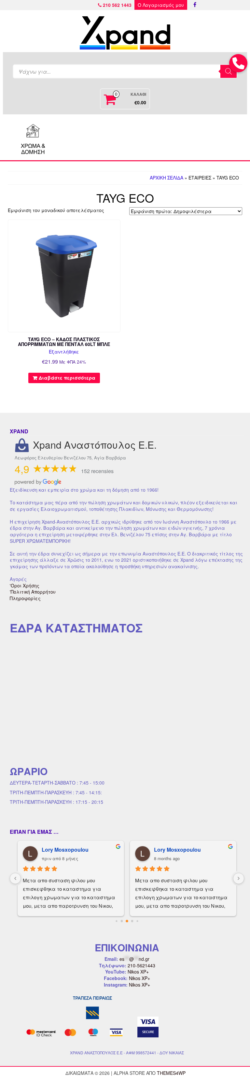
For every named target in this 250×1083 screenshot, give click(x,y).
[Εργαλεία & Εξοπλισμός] (79, 137)
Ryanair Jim (56, 849)
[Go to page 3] (132, 921)
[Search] (228, 71)
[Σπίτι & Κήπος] (125, 137)
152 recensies (97, 471)
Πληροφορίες (25, 598)
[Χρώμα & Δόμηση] (33, 137)
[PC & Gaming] (171, 137)
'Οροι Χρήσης (24, 585)
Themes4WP (171, 1073)
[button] (238, 63)
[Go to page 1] (122, 921)
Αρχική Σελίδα (166, 177)
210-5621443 (141, 965)
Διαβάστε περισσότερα (67, 377)
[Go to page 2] (127, 921)
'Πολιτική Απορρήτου (33, 591)
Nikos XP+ (138, 971)
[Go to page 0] (116, 921)
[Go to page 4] (137, 921)
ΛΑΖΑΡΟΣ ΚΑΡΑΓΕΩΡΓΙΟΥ (188, 849)
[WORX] (217, 137)
